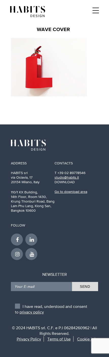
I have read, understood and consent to (51, 307)
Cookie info (87, 339)
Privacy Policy (29, 339)
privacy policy (32, 312)
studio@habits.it (67, 177)
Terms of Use (59, 339)
